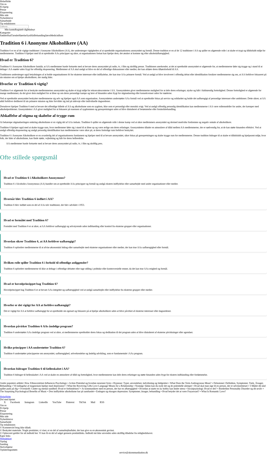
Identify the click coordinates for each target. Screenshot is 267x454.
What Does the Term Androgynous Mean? (190, 383)
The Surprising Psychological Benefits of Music (23, 391)
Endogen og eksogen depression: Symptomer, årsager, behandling (128, 391)
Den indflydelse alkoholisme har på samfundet (71, 391)
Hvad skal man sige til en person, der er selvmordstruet (221, 386)
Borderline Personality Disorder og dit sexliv (240, 388)
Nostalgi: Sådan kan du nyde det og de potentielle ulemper (163, 386)
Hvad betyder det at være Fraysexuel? (181, 391)
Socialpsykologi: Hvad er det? (202, 388)
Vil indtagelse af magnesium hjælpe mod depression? (39, 386)
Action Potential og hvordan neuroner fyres (90, 383)
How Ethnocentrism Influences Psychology (46, 383)
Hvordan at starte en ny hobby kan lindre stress (162, 388)
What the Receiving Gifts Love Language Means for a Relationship (100, 386)
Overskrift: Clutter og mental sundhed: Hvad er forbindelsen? (50, 388)
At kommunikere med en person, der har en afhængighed (109, 388)
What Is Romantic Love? (213, 391)
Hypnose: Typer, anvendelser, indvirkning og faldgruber (140, 383)
